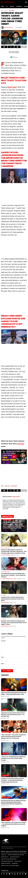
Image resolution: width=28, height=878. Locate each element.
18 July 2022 (19, 27)
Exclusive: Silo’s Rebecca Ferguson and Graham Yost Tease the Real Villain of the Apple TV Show (14, 622)
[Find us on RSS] (22, 874)
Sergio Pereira (9, 27)
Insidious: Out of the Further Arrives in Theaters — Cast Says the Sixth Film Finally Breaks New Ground (12, 780)
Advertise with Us (14, 857)
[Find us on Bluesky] (25, 874)
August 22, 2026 (5, 740)
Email (2, 663)
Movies (6, 10)
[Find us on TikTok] (20, 874)
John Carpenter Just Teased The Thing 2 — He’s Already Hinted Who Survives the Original (13, 824)
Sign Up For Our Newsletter (8, 859)
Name (3, 657)
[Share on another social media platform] (24, 47)
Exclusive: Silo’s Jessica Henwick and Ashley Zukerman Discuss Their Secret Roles (12, 598)
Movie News (11, 10)
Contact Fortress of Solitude (16, 854)
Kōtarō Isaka (11, 87)
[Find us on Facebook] (1, 874)
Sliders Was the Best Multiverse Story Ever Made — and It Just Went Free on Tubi (14, 693)
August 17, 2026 (15, 555)
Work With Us (4, 857)
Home (2, 6)
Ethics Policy (18, 861)
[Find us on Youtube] (9, 874)
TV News (3, 595)
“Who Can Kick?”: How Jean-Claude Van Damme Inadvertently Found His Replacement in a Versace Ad (13, 736)
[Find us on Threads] (12, 874)
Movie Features (7, 519)
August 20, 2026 (5, 805)
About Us (3, 854)
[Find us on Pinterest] (17, 874)
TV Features (5, 689)
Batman (26, 6)
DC (7, 6)
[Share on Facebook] (4, 47)
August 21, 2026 (5, 761)
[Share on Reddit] (17, 47)
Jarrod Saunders (8, 529)
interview (20, 444)
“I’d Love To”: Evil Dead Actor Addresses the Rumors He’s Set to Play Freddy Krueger (13, 758)
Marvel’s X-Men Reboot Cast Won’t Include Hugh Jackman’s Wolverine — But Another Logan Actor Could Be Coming (14, 551)
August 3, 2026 (21, 578)
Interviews (7, 485)
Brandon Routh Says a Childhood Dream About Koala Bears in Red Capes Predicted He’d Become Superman (13, 802)
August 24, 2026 (5, 718)
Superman (19, 6)
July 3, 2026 (13, 602)
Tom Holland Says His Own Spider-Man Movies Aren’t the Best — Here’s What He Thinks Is (13, 575)
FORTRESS (9, 2)
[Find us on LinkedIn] (14, 874)
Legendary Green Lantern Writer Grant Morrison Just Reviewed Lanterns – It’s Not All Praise (13, 714)
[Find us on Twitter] (4, 874)
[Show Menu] (2, 2)
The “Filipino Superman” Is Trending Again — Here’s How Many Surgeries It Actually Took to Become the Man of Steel (13, 525)
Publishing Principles (7, 861)
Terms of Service (5, 863)
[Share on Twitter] (11, 47)
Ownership (15, 863)
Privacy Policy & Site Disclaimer (10, 865)
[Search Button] (26, 2)
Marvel (12, 6)
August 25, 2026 (16, 529)
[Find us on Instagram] (6, 874)
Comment (3, 640)
